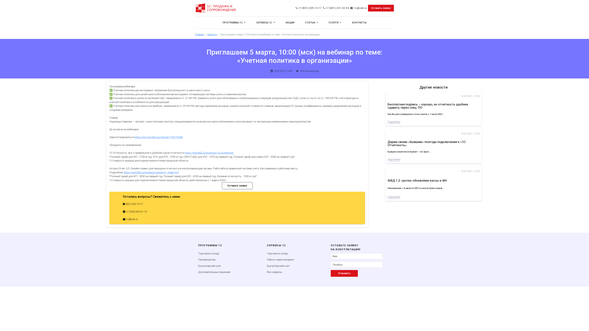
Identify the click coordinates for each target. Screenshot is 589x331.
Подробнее (394, 121)
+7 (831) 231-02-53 (337, 8)
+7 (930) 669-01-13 (136, 211)
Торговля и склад (208, 253)
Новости (212, 34)
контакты (359, 22)
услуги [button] (334, 22)
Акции (290, 22)
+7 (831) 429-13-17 (310, 8)
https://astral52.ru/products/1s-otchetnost (209, 152)
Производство (207, 259)
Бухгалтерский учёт (209, 265)
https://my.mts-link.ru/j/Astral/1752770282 (159, 137)
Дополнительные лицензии (214, 272)
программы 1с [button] (233, 22)
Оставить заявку (381, 8)
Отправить (344, 273)
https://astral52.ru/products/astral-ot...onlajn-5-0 (151, 172)
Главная (199, 34)
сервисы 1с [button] (264, 22)
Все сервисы (274, 272)
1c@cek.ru (360, 8)
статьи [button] (310, 22)
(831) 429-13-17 (134, 204)
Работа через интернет (280, 259)
